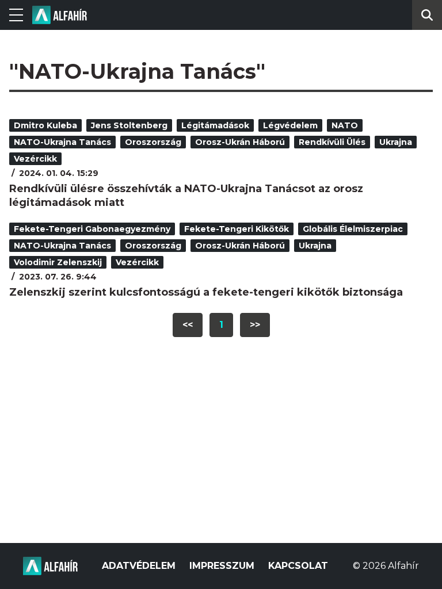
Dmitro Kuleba (45, 125)
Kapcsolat (298, 565)
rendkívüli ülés (332, 142)
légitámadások (215, 125)
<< (187, 324)
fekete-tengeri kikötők (236, 229)
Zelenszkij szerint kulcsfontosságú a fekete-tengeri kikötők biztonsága (206, 292)
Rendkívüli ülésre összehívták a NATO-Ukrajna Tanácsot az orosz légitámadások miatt (186, 195)
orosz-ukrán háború (240, 142)
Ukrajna (395, 142)
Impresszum (221, 565)
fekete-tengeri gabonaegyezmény (92, 229)
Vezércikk (35, 159)
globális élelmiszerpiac (353, 229)
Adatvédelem (139, 565)
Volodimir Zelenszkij (58, 262)
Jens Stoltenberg (129, 125)
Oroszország (153, 142)
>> (255, 324)
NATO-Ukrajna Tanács (62, 142)
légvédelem (290, 125)
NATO (345, 125)
